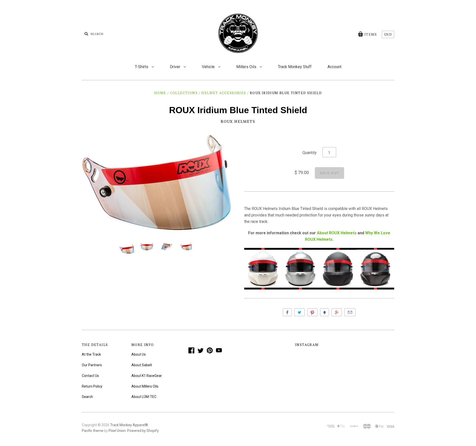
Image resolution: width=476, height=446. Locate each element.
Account (334, 66)
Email (350, 312)
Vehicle (209, 66)
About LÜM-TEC (143, 397)
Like (287, 312)
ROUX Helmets (238, 121)
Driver (175, 66)
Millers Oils (246, 66)
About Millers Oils (144, 386)
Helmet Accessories (223, 92)
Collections (184, 92)
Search (87, 397)
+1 (336, 312)
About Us (138, 354)
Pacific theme (92, 431)
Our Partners (92, 365)
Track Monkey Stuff (295, 66)
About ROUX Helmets (337, 233)
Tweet (299, 312)
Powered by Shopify (142, 431)
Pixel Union (117, 431)
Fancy (324, 312)
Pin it (312, 312)
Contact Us (90, 376)
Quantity (309, 152)
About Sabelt (141, 365)
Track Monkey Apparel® (129, 425)
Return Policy (92, 386)
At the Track (91, 354)
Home (160, 92)
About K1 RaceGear (146, 376)
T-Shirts (142, 66)
